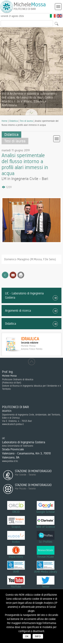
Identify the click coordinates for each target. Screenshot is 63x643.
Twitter (46, 586)
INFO (38, 636)
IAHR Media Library (45, 571)
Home (4, 120)
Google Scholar (45, 511)
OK (27, 636)
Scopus (16, 526)
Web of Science (45, 526)
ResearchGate (45, 556)
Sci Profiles (45, 541)
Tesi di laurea (26, 120)
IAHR (16, 571)
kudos (16, 541)
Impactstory (16, 556)
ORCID (16, 511)
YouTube (16, 586)
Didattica (13, 120)
